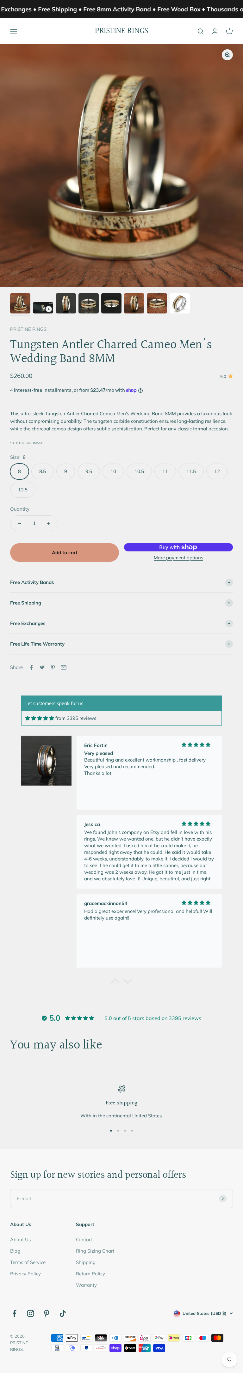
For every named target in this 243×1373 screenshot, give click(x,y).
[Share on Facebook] (31, 667)
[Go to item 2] (43, 308)
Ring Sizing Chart (95, 1251)
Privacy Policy (25, 1274)
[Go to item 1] (20, 304)
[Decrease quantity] (19, 523)
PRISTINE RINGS (28, 329)
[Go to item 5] (111, 304)
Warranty (86, 1285)
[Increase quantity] (49, 523)
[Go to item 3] (66, 304)
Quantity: (20, 509)
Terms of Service (28, 1262)
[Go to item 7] (157, 304)
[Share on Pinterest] (52, 667)
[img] (39, 718)
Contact (84, 1239)
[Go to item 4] (88, 304)
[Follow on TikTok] (63, 1313)
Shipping (86, 1262)
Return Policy (90, 1274)
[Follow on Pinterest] (46, 1313)
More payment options (178, 558)
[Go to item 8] (180, 304)
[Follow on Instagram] (30, 1313)
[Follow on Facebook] (14, 1313)
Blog (15, 1251)
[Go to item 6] (134, 304)
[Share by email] (63, 667)
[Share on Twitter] (42, 667)
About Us (20, 1239)
